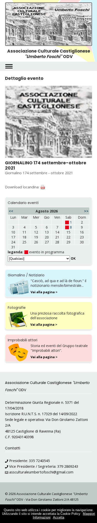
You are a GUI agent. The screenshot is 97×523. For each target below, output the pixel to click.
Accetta (58, 517)
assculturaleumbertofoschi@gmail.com (41, 472)
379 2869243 (67, 466)
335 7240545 (39, 460)
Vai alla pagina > (44, 292)
